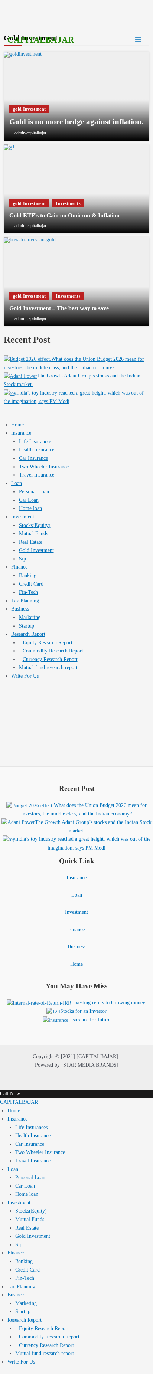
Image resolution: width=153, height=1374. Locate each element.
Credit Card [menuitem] (27, 1270)
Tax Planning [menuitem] (21, 1286)
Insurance (21, 433)
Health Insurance (36, 449)
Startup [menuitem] (22, 1311)
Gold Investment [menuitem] (32, 1236)
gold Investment (29, 109)
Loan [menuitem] (12, 1169)
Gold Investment (36, 550)
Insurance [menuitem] (17, 1119)
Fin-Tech (28, 592)
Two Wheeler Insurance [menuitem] (40, 1152)
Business (20, 609)
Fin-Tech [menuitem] (24, 1278)
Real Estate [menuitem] (27, 1228)
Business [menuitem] (16, 1295)
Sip (22, 559)
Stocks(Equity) (35, 525)
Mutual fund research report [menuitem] (44, 1353)
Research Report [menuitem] (24, 1320)
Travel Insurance (36, 475)
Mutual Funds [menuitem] (29, 1219)
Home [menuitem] (13, 1110)
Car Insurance (33, 458)
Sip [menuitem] (18, 1244)
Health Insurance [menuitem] (33, 1135)
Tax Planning (25, 600)
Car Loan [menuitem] (25, 1186)
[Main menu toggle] (138, 40)
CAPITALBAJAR (40, 40)
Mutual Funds (33, 533)
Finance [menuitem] (15, 1253)
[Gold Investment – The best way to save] (76, 281)
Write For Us (25, 676)
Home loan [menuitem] (26, 1194)
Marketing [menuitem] (26, 1303)
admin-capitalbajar (30, 133)
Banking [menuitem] (24, 1261)
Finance (19, 567)
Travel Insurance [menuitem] (33, 1161)
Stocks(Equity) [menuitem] (31, 1211)
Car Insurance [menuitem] (29, 1144)
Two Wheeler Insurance (44, 467)
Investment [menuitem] (18, 1202)
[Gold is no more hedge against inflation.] (76, 96)
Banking (27, 575)
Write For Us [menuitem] (21, 1362)
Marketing (29, 617)
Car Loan (29, 500)
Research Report (28, 634)
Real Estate (30, 542)
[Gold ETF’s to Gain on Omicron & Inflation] (76, 188)
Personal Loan (34, 491)
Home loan (30, 508)
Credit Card (31, 584)
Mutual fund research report (48, 667)
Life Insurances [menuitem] (31, 1127)
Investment (22, 517)
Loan (16, 483)
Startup (26, 626)
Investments (68, 203)
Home (17, 425)
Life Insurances (35, 441)
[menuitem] (42, 1328)
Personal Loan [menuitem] (30, 1177)
